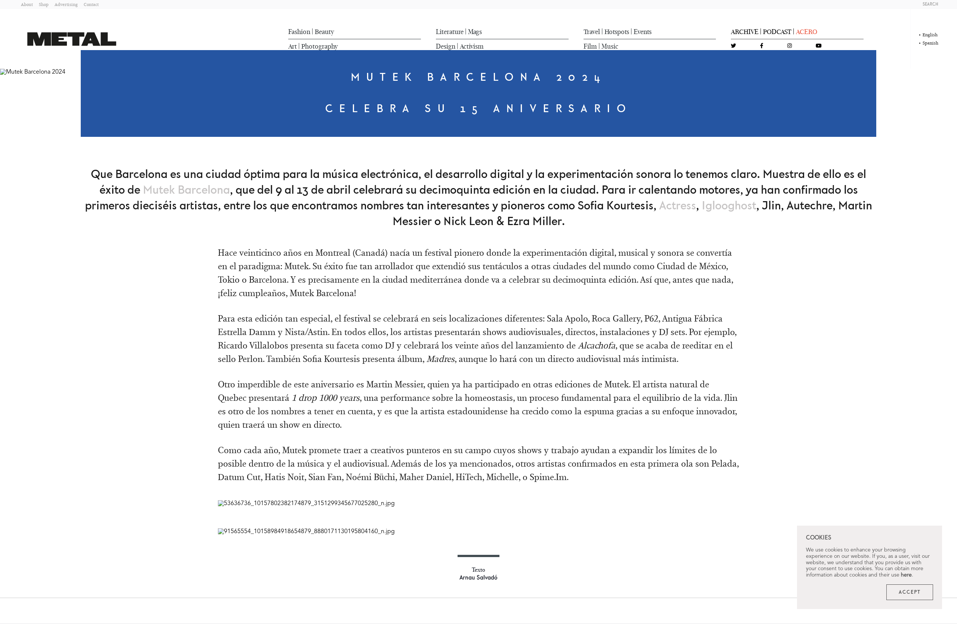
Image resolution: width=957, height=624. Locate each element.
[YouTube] (819, 46)
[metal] (72, 39)
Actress (677, 206)
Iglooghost (729, 206)
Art (292, 46)
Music (609, 46)
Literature (450, 32)
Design (445, 46)
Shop (44, 4)
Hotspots (616, 32)
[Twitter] (733, 46)
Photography (319, 46)
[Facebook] (761, 46)
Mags (475, 32)
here (906, 575)
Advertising (66, 4)
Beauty (324, 32)
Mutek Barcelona (186, 190)
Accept (910, 592)
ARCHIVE (744, 32)
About (27, 4)
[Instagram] (789, 46)
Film (590, 46)
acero (806, 32)
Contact (91, 4)
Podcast (777, 32)
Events (643, 32)
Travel (592, 32)
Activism (472, 46)
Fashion (299, 32)
